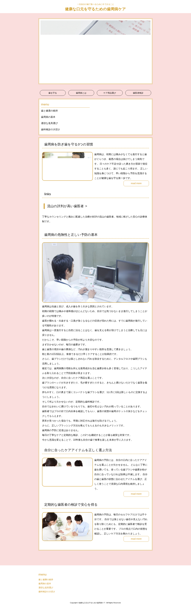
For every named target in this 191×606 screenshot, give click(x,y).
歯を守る (52, 93)
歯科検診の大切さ (50, 129)
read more (136, 183)
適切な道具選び (49, 123)
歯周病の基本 (48, 117)
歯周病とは (81, 93)
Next (148, 51)
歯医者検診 (138, 93)
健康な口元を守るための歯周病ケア (95, 9)
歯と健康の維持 (49, 110)
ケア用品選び (109, 93)
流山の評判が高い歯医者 (65, 206)
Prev (42, 51)
